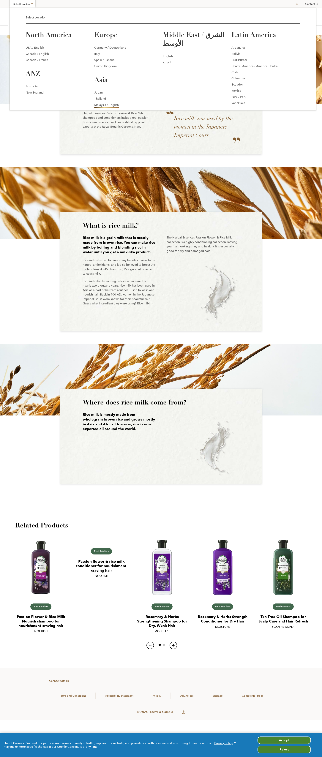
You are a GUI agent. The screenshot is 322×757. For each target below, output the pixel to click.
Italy (97, 54)
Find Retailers (41, 606)
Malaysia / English (106, 105)
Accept (284, 740)
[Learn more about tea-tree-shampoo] (283, 570)
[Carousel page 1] (160, 645)
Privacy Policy (223, 743)
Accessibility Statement (119, 695)
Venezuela (238, 103)
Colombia (238, 78)
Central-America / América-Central (254, 66)
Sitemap (218, 695)
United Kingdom (105, 66)
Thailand (100, 98)
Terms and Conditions (72, 695)
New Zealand (35, 92)
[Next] (173, 645)
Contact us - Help (252, 695)
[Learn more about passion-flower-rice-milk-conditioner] (101, 542)
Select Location (21, 4)
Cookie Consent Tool (71, 746)
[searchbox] (295, 4)
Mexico (236, 90)
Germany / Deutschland (110, 47)
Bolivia (236, 54)
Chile (234, 72)
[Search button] (297, 4)
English (168, 56)
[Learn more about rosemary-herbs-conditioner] (222, 570)
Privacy (157, 695)
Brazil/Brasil (239, 60)
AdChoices (186, 695)
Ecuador (237, 84)
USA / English (35, 47)
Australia (32, 86)
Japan (98, 92)
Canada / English (37, 54)
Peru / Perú (238, 97)
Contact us (311, 4)
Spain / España (104, 60)
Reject (284, 749)
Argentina (238, 47)
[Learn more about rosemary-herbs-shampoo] (162, 570)
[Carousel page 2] (164, 645)
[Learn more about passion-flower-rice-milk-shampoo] (41, 570)
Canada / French (37, 60)
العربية (167, 62)
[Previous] (150, 645)
